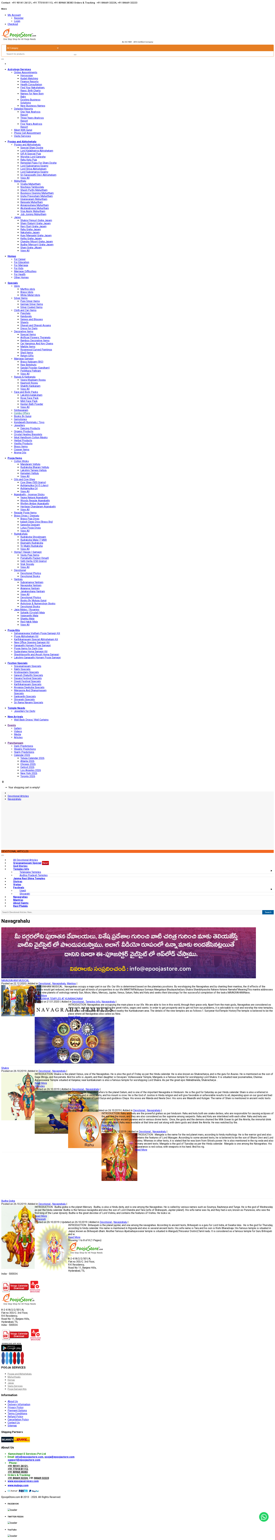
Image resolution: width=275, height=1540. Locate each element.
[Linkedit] (10, 1355)
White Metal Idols (30, 295)
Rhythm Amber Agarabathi (34, 503)
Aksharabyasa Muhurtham (34, 208)
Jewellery (19, 425)
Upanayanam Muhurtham (33, 199)
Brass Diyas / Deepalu (26, 515)
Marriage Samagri (24, 358)
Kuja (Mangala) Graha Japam (36, 235)
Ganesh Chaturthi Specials (28, 675)
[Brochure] (35, 1291)
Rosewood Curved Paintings (36, 349)
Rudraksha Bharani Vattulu (34, 467)
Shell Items (26, 352)
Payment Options (17, 1410)
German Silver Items (31, 304)
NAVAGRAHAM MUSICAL (15, 980)
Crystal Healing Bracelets (28, 434)
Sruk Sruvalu (27, 564)
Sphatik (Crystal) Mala (32, 612)
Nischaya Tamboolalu (32, 187)
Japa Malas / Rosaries (26, 609)
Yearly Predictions (24, 752)
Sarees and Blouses (31, 319)
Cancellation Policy (18, 1419)
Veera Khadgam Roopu (33, 379)
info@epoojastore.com (29, 1456)
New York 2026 (28, 773)
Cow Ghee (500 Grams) (33, 482)
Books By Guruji (22, 416)
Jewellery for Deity (24, 711)
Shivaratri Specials (24, 699)
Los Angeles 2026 (30, 770)
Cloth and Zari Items (25, 310)
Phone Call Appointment (27, 133)
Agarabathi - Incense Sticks (29, 494)
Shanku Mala (27, 618)
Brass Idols (26, 292)
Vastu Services (22, 136)
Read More (41, 995)
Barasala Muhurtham (31, 202)
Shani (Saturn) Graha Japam (35, 223)
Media (17, 734)
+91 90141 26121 (18, 1465)
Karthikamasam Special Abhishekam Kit (36, 639)
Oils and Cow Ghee (24, 479)
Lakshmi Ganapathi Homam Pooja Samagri (37, 657)
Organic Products (23, 431)
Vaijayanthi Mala (29, 615)
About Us (13, 1401)
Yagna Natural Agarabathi (34, 497)
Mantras (71, 983)
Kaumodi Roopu (29, 382)
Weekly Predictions (25, 749)
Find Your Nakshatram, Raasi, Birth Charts (32, 89)
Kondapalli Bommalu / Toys (29, 422)
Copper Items (21, 449)
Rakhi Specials (22, 669)
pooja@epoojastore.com (59, 1456)
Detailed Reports (23, 108)
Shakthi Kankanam (30, 385)
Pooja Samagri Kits (17, 1389)
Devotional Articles (18, 796)
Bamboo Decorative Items (34, 340)
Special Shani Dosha (31, 147)
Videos (18, 731)
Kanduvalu (26, 316)
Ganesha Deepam (30, 524)
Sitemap (12, 1425)
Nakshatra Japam (30, 232)
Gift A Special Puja (30, 153)
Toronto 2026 (27, 776)
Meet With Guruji (23, 129)
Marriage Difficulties (25, 271)
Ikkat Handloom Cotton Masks (31, 437)
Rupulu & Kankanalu (24, 376)
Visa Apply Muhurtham (32, 211)
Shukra (5, 1067)
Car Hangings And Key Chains (36, 343)
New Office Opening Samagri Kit (31, 642)
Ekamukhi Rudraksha (31, 542)
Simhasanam (21, 410)
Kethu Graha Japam (31, 238)
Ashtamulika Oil (29, 488)
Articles (18, 737)
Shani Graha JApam (31, 247)
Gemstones (20, 419)
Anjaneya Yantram (30, 588)
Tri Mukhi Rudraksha (31, 545)
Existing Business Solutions (30, 101)
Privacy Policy (16, 1407)
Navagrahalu (14, 799)
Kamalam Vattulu (29, 473)
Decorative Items (23, 331)
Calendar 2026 (22, 755)
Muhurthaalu (14, 1377)
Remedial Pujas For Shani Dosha (38, 162)
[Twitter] (7, 1355)
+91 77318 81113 (18, 1469)
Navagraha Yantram (30, 585)
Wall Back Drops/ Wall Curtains (31, 719)
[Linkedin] (10, 1360)
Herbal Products (23, 440)
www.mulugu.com (18, 1485)
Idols (17, 286)
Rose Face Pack (29, 398)
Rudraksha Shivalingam (33, 536)
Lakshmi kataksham (31, 395)
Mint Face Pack (29, 401)
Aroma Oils (20, 452)
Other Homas (21, 277)
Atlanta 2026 (27, 761)
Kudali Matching (29, 78)
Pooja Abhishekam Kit (26, 636)
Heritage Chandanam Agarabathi (38, 506)
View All (24, 177)
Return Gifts (27, 355)
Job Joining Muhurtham (33, 214)
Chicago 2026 (28, 764)
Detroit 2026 (27, 767)
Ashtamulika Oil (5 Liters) (34, 485)
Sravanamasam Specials (27, 666)
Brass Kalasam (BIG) (31, 361)
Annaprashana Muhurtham (34, 205)
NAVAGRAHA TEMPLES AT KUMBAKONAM (59, 998)
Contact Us (14, 1422)
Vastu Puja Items (29, 555)
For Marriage (21, 265)
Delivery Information (19, 1404)
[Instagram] (18, 1355)
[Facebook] (3, 1355)
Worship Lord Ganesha (33, 156)
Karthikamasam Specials (27, 684)
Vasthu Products (23, 443)
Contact (5, 2)
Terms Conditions (17, 1413)
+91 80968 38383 (18, 1472)
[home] (8, 64)
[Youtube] (14, 1355)
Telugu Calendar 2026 (32, 758)
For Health (19, 274)
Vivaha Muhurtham (30, 184)
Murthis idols (27, 289)
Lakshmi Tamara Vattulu (33, 470)
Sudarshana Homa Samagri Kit (30, 651)
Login (17, 21)
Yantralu (18, 579)
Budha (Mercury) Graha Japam (36, 244)
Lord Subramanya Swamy (34, 165)
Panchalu (25, 313)
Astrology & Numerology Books (37, 603)
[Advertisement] (137, 824)
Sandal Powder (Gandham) (35, 367)
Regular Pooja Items (25, 512)
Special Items (28, 334)
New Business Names (32, 105)
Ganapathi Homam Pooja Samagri (32, 645)
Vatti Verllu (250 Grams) (33, 561)
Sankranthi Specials (25, 696)
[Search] (75, 54)
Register (19, 18)
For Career (20, 259)
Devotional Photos (30, 573)
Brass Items (21, 446)
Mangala (106, 1128)
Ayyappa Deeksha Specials (29, 687)
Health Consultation (31, 84)
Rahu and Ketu (76, 1107)
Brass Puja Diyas (29, 518)
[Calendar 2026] (15, 1291)
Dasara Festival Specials (28, 678)
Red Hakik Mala (29, 621)
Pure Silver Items (30, 301)
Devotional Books (30, 576)
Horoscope (26, 75)
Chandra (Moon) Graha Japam (36, 241)
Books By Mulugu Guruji (33, 600)
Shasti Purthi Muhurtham (33, 190)
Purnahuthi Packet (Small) (34, 558)
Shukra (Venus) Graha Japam (36, 220)
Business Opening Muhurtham (37, 193)
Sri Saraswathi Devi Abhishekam (38, 174)
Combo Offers (22, 413)
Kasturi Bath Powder (31, 404)
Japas (17, 217)
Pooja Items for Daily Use (28, 648)
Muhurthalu (20, 180)
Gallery (18, 728)
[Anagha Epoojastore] (11, 1350)
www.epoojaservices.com (23, 1481)
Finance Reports (29, 81)
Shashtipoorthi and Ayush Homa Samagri (36, 654)
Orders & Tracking (84, 2)
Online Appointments (25, 72)
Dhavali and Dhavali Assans (35, 325)
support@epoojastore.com (24, 1459)
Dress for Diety (29, 328)
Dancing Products (30, 428)
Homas (11, 1380)
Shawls (24, 322)
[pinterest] (22, 1355)
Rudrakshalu (21, 533)
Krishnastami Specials (26, 672)
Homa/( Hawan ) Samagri (28, 552)
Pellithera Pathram (30, 370)
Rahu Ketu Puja (28, 159)
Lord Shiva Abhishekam (33, 168)
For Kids (18, 268)
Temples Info (93, 1001)
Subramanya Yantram (31, 582)
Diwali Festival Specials (27, 681)
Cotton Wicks (21, 461)
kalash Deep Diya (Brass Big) (36, 521)
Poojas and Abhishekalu (27, 144)
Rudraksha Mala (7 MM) (33, 539)
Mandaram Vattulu (30, 464)
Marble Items (27, 346)
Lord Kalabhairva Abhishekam (36, 150)
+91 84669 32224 (18, 1478)
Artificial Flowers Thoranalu (35, 337)
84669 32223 (41, 1478)
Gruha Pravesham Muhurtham (36, 196)
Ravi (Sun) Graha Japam (33, 226)
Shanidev (40, 1086)
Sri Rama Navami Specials (28, 702)
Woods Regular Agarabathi (35, 500)
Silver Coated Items (31, 307)
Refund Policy (15, 1416)
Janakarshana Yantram (32, 591)
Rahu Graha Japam (30, 229)
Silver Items (21, 298)
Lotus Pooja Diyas (30, 527)
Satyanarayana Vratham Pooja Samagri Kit (37, 633)
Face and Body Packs (26, 392)
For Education (21, 262)
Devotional (20, 570)
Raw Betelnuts (28, 364)
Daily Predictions (23, 746)
